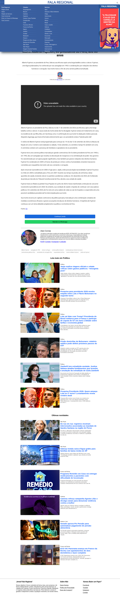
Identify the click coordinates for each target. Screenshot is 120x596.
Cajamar (25, 16)
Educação (47, 38)
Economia (47, 35)
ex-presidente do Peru (59, 252)
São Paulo (26, 44)
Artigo (46, 14)
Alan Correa (59, 79)
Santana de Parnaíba (29, 42)
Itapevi (25, 29)
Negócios (47, 51)
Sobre (3, 11)
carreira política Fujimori (58, 250)
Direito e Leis (48, 33)
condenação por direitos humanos (74, 250)
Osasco (25, 38)
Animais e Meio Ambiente (52, 11)
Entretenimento (49, 40)
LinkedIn (63, 242)
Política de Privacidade (67, 587)
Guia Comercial (5, 16)
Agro (46, 9)
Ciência (47, 27)
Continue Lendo (59, 216)
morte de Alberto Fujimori (72, 252)
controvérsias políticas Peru (28, 252)
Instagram (55, 242)
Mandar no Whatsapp (60, 222)
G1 (26, 209)
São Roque (26, 46)
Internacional (48, 49)
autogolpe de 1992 (35, 250)
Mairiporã (25, 35)
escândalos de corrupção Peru (44, 252)
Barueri (25, 11)
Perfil (42, 242)
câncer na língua (46, 250)
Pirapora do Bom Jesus (29, 40)
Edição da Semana (6, 14)
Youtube (85, 587)
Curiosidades (48, 31)
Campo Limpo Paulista (29, 18)
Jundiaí (25, 33)
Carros (46, 18)
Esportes (47, 42)
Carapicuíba (26, 20)
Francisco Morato (28, 24)
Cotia (24, 22)
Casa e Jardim (49, 24)
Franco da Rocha (28, 27)
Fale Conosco (5, 20)
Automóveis (48, 16)
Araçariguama (27, 9)
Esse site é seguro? (66, 590)
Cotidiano (47, 29)
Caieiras (25, 14)
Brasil (46, 22)
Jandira (25, 31)
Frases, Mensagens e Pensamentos (51, 45)
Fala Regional (60, 2)
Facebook (86, 585)
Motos (46, 20)
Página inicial (5, 9)
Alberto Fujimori (25, 250)
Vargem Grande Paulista (30, 49)
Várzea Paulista (27, 51)
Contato (48, 242)
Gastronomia (48, 46)
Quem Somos (64, 585)
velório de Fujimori (84, 252)
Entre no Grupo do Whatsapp (9, 18)
